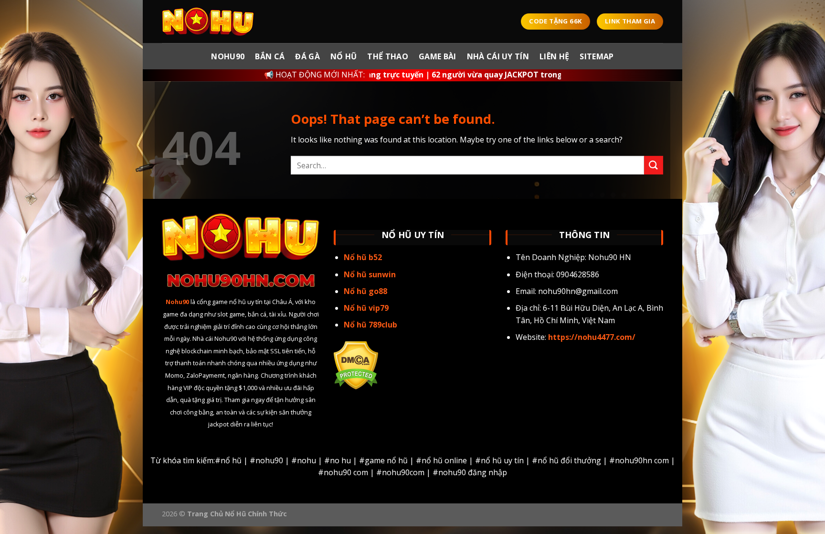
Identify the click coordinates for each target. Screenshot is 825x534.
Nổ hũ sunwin (370, 274)
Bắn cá (270, 56)
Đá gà (307, 56)
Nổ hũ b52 (363, 257)
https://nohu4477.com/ (590, 337)
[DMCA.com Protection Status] (356, 364)
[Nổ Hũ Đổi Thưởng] (209, 21)
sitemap (596, 56)
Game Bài (437, 56)
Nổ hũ (343, 56)
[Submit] (653, 165)
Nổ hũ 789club (370, 324)
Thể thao (387, 56)
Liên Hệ (554, 56)
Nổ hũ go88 (365, 291)
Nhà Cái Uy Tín (498, 56)
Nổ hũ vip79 (366, 308)
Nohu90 (227, 56)
